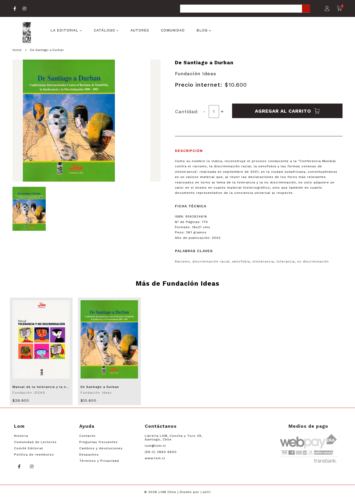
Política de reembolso (34, 454)
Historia (21, 436)
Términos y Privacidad (99, 461)
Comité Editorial (28, 448)
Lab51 (206, 492)
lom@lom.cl (155, 445)
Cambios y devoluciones (101, 448)
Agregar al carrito (284, 110)
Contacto (87, 436)
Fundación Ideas (195, 73)
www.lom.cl (155, 458)
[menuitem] (66, 30)
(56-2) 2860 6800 (161, 452)
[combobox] (245, 9)
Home (17, 50)
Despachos (89, 454)
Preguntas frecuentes (98, 442)
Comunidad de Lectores (35, 442)
